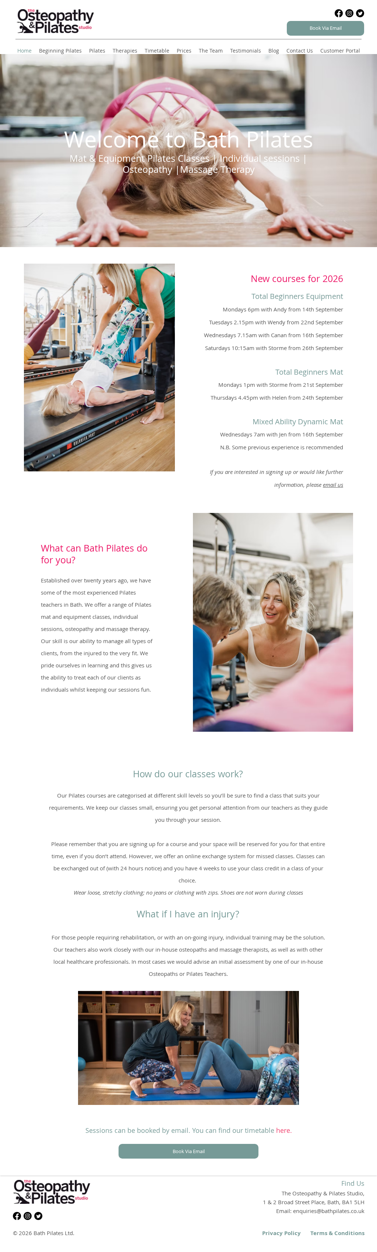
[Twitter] (360, 13)
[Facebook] (339, 13)
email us (333, 484)
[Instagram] (349, 13)
